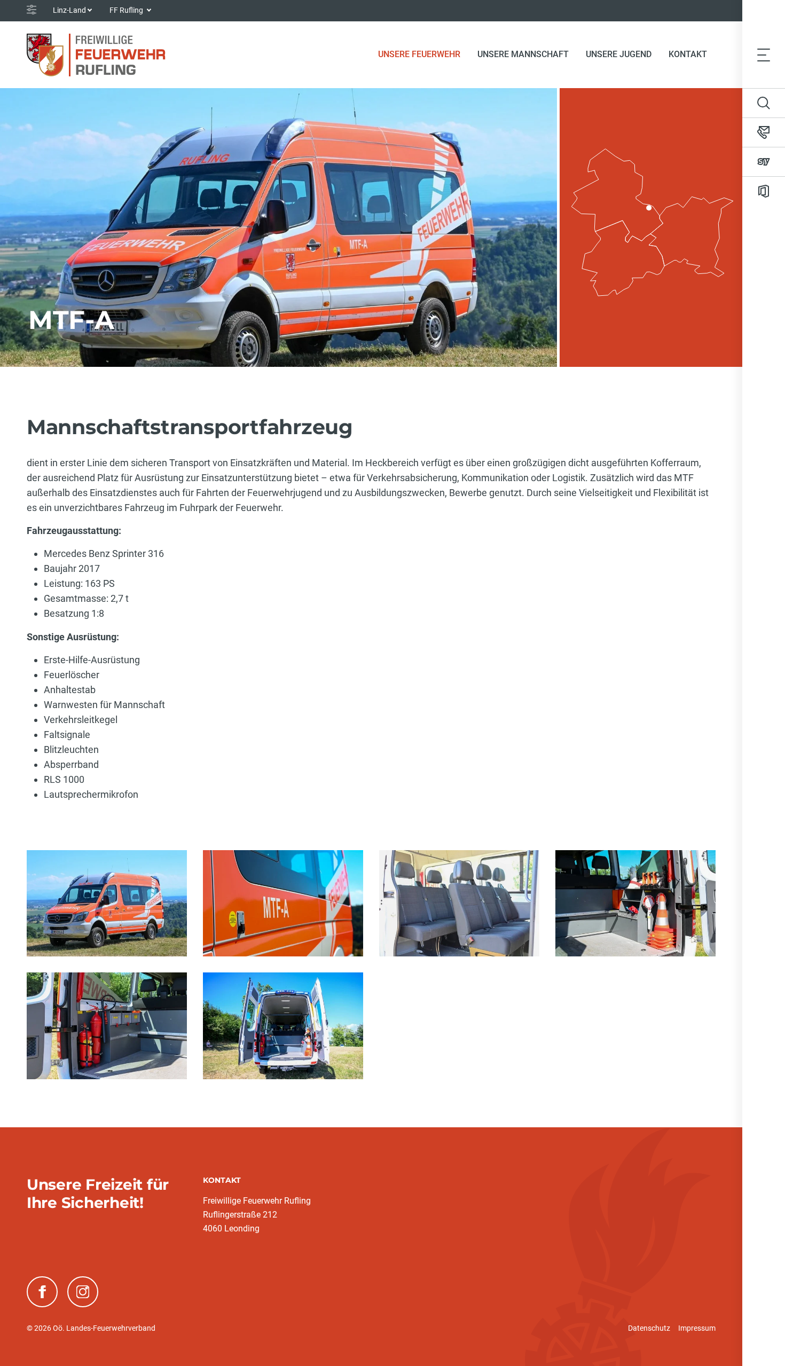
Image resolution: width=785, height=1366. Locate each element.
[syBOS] (763, 161)
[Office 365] (763, 191)
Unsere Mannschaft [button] (523, 54)
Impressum (697, 1328)
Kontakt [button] (688, 54)
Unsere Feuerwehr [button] (419, 54)
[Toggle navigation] (763, 54)
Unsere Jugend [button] (618, 54)
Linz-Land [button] (69, 10)
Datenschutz (649, 1328)
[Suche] (763, 103)
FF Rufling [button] (127, 10)
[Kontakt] (763, 132)
